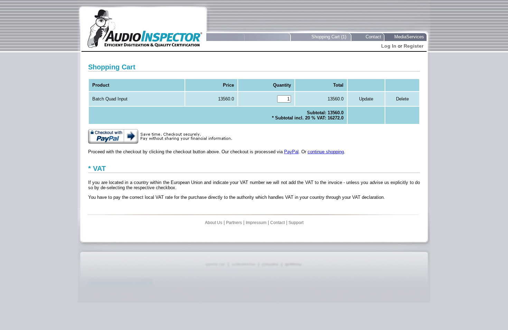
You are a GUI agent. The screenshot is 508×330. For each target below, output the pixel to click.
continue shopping (326, 151)
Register (413, 46)
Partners (234, 222)
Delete (402, 98)
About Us (213, 222)
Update (366, 98)
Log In (388, 46)
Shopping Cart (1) (328, 36)
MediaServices (409, 36)
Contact (373, 36)
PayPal (291, 151)
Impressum (256, 222)
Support (296, 222)
